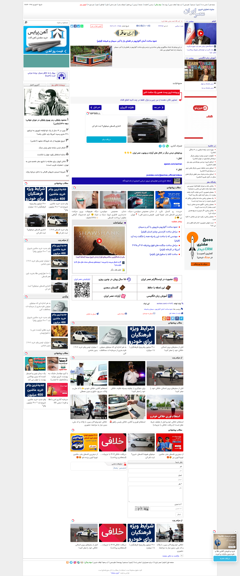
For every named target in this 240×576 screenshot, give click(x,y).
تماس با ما (205, 5)
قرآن (107, 5)
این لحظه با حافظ (156, 288)
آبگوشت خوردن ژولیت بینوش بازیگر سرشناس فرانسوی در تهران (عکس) (203, 157)
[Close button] (235, 531)
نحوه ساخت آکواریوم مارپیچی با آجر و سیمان (158, 227)
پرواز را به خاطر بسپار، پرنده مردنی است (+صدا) (41, 74)
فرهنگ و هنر (121, 5)
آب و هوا (180, 5)
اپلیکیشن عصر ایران (82, 279)
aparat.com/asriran (173, 164)
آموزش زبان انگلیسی (157, 296)
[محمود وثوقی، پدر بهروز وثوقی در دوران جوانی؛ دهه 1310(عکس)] (46, 102)
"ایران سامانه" (115, 573)
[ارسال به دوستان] (139, 26)
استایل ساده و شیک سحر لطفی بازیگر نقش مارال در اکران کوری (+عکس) (200, 175)
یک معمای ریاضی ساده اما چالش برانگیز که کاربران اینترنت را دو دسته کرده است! (200, 199)
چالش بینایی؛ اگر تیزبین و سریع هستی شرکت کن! (202, 212)
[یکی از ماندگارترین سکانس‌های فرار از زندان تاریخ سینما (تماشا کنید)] (99, 240)
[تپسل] (87, 113)
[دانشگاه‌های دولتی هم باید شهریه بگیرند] (200, 33)
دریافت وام (106, 139)
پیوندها (119, 562)
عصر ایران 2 (91, 5)
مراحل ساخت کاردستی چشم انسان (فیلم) (159, 232)
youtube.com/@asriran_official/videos (164, 175)
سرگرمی (177, 26)
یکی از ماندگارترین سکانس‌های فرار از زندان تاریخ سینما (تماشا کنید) (100, 257)
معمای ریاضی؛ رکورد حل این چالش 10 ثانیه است (201, 218)
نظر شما (178, 462)
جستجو (193, 5)
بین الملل (129, 5)
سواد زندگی (158, 5)
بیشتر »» (190, 21)
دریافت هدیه (225, 558)
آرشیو (198, 5)
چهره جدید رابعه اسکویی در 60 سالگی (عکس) (202, 151)
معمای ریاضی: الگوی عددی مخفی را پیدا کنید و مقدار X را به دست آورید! (201, 206)
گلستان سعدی (111, 288)
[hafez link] (127, 33)
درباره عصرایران (147, 562)
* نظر (180, 484)
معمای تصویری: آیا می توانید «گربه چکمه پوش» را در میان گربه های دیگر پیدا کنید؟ (201, 193)
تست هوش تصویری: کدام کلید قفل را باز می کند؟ (201, 224)
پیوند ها (165, 5)
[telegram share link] (78, 26)
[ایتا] (164, 318)
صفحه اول (212, 5)
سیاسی (151, 5)
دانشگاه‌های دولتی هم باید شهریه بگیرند (200, 46)
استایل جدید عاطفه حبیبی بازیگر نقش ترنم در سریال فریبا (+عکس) (201, 169)
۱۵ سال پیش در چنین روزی (112, 279)
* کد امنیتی (178, 504)
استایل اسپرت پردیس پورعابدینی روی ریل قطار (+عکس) (201, 163)
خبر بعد (157, 107)
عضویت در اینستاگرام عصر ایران (157, 279)
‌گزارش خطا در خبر (96, 26)
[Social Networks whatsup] (167, 146)
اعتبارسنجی (122, 468)
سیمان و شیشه (149, 309)
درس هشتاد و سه (208, 88)
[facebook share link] (75, 26)
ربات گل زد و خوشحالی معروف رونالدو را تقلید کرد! (201, 51)
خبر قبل (96, 107)
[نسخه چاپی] (137, 26)
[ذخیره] (141, 26)
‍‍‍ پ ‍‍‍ (146, 25)
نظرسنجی (186, 5)
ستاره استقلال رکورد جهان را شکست (51, 154)
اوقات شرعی (172, 5)
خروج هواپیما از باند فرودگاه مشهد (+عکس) (48, 141)
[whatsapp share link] (81, 26)
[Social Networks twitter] (163, 146)
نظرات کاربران (127, 107)
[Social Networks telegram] (160, 146)
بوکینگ (115, 468)
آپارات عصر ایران (112, 296)
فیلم (97, 5)
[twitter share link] (71, 26)
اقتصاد (146, 5)
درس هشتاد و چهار (207, 84)
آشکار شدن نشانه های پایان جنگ (52, 148)
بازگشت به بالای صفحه (171, 556)
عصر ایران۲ (157, 562)
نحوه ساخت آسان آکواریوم (163, 309)
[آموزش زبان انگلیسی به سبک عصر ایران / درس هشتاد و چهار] (200, 70)
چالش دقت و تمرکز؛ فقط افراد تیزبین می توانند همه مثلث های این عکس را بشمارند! (201, 187)
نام (181, 466)
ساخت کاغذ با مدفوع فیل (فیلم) (164, 254)
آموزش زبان (83, 5)
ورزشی (135, 5)
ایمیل (180, 475)
